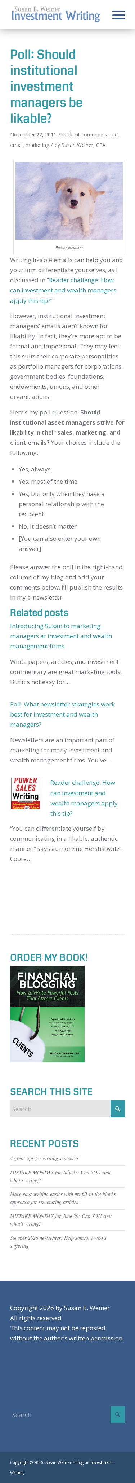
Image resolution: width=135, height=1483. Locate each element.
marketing (37, 145)
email (16, 145)
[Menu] (115, 14)
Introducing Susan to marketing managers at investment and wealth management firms (61, 636)
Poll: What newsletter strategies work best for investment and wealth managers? (62, 714)
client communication (93, 134)
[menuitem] (115, 14)
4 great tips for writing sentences (44, 1158)
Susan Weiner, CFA (83, 145)
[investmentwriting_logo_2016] (56, 14)
